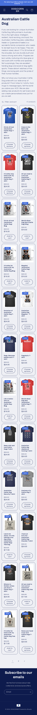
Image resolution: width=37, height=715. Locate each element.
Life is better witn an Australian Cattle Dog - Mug (8, 402)
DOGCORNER (15, 709)
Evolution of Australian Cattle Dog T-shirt (8, 313)
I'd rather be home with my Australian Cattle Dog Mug (9, 268)
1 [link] (12, 661)
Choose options (10, 145)
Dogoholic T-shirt (26, 356)
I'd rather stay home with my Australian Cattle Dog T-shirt (9, 177)
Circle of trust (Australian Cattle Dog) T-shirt (9, 129)
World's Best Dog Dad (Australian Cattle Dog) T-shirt (26, 402)
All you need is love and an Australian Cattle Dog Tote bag (27, 587)
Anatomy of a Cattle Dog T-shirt (26, 492)
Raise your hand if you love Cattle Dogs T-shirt (27, 633)
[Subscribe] (30, 692)
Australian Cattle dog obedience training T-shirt (26, 448)
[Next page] (24, 661)
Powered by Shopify (25, 709)
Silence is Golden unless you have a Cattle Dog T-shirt (9, 587)
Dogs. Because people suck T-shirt (9, 357)
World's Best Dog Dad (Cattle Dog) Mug (27, 222)
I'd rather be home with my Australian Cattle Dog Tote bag (9, 634)
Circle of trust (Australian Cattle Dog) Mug (9, 223)
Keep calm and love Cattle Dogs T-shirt (9, 447)
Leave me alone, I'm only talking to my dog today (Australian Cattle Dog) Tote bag (9, 539)
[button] (4, 10)
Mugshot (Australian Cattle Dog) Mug (25, 268)
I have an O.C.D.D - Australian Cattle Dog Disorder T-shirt (27, 537)
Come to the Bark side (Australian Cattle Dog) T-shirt (26, 130)
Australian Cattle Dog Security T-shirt (9, 492)
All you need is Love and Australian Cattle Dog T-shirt (26, 177)
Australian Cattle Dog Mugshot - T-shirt (25, 313)
